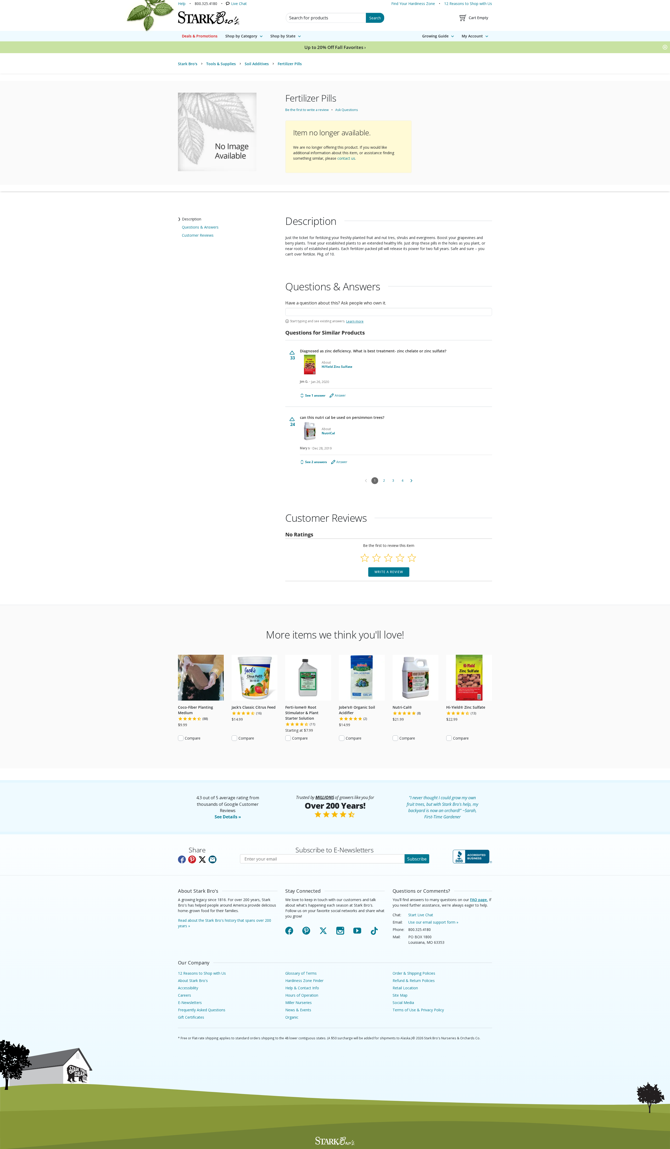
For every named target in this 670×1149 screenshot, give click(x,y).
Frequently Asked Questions (201, 1009)
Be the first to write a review (307, 110)
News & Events (298, 1009)
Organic (291, 1017)
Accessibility (188, 987)
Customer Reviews (198, 235)
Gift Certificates (191, 1017)
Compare (192, 738)
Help (182, 3)
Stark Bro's (187, 63)
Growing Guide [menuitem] (435, 36)
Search (375, 17)
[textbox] (388, 312)
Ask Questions (346, 110)
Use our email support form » (433, 922)
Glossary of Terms (301, 973)
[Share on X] (202, 859)
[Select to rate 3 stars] (388, 557)
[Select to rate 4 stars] (400, 557)
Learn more (355, 321)
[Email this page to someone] (212, 859)
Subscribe (417, 859)
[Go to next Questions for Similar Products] (411, 480)
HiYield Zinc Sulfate (337, 367)
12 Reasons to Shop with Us (468, 3)
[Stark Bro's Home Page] (208, 17)
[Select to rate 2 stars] (376, 557)
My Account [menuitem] (472, 36)
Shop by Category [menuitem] (241, 36)
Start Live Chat (420, 914)
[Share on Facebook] (182, 859)
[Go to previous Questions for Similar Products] (366, 480)
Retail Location (405, 987)
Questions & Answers (200, 227)
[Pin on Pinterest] (192, 859)
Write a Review (389, 572)
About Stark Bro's (193, 980)
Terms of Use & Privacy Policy (418, 1009)
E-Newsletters (190, 1002)
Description (191, 219)
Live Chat (239, 3)
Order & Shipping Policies (414, 973)
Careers (184, 995)
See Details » (228, 817)
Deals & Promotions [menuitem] (199, 36)
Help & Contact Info (302, 987)
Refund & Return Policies (414, 980)
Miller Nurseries (298, 1002)
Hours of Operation (301, 995)
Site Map (400, 995)
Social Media (403, 1002)
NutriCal (328, 433)
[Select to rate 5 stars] (411, 557)
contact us (346, 158)
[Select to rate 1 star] (364, 557)
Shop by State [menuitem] (282, 36)
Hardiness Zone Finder (304, 980)
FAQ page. (479, 899)
